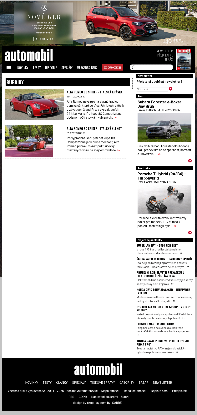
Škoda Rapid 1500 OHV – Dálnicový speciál (165, 259)
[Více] (190, 161)
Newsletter (164, 50)
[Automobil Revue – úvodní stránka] (34, 77)
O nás (169, 59)
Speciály (67, 67)
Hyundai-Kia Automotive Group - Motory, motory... (164, 308)
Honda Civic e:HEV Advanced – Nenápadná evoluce (163, 291)
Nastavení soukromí (104, 397)
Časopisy (126, 382)
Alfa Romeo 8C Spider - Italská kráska (95, 92)
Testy (37, 67)
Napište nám (159, 391)
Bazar (143, 382)
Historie (51, 67)
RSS (71, 397)
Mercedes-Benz (87, 67)
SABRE (117, 403)
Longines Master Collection (155, 324)
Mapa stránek (110, 391)
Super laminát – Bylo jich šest (157, 245)
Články (62, 382)
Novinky (22, 67)
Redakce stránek (135, 391)
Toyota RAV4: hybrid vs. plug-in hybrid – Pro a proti (164, 342)
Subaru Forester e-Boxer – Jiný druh (161, 104)
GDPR (83, 397)
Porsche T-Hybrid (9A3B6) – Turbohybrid (162, 176)
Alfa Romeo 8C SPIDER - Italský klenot (94, 128)
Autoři (125, 397)
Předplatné (165, 55)
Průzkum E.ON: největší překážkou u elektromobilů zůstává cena (160, 274)
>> (115, 117)
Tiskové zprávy (102, 382)
